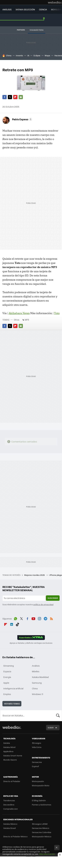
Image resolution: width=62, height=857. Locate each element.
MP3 (27, 319)
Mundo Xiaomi (10, 759)
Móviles (35, 671)
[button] (21, 119)
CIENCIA (43, 9)
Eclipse (37, 55)
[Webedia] (55, 2)
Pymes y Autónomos (41, 804)
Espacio (7, 671)
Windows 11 (37, 694)
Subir (51, 727)
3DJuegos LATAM (40, 823)
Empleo (7, 694)
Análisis (36, 665)
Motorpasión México (41, 836)
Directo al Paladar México (15, 836)
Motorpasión (38, 781)
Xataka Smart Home (12, 755)
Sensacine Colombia (41, 832)
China (8, 55)
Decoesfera (8, 804)
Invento (19, 55)
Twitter (10, 97)
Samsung (37, 682)
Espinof (35, 766)
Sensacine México (40, 828)
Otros (16, 319)
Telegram (45, 618)
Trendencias (9, 800)
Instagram (39, 618)
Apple (6, 682)
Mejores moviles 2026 (34, 575)
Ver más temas (12, 703)
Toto (57, 313)
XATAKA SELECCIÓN (25, 9)
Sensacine (37, 762)
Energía (7, 677)
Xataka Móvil (9, 747)
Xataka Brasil (9, 828)
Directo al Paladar (11, 781)
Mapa (47, 55)
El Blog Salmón (39, 800)
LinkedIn (11, 624)
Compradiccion (10, 808)
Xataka (6, 743)
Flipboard (15, 97)
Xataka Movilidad (40, 677)
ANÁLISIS (7, 9)
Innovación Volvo (36, 30)
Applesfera (8, 751)
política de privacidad (43, 604)
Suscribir (53, 598)
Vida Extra (36, 747)
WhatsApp (15, 618)
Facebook (4, 97)
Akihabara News (19, 313)
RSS (51, 618)
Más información (47, 854)
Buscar (58, 715)
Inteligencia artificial (13, 688)
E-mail (21, 97)
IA (28, 55)
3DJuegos (36, 743)
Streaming (8, 665)
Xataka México (10, 823)
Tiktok (17, 624)
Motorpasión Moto (40, 785)
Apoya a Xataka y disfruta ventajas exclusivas (31, 643)
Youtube (33, 618)
